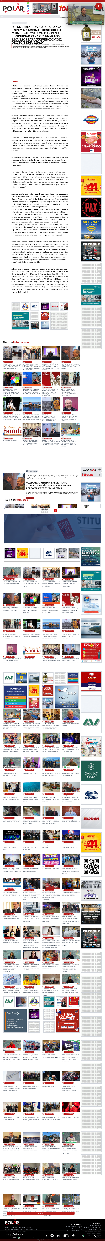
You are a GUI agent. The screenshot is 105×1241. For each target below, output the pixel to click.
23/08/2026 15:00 (11, 579)
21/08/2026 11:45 (69, 962)
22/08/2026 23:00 (29, 438)
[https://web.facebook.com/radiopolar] (27, 5)
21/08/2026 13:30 (50, 938)
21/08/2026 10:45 (69, 986)
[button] (98, 6)
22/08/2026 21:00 (68, 438)
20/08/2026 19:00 (30, 1175)
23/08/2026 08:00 (68, 387)
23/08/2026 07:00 (9, 412)
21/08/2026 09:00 (50, 1052)
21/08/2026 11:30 (10, 986)
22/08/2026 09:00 (69, 818)
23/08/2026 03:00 (9, 438)
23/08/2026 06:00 (29, 412)
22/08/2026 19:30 (69, 721)
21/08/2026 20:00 (50, 890)
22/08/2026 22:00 (48, 438)
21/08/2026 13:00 (69, 938)
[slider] (19, 1238)
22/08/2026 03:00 (30, 866)
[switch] (66, 1235)
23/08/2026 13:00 (29, 361)
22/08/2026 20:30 (30, 721)
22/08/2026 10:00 (50, 818)
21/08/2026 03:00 (10, 1113)
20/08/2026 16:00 (69, 1206)
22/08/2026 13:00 (30, 793)
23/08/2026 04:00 (68, 412)
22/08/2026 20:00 (50, 721)
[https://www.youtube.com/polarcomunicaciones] (27, 13)
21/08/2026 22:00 (10, 890)
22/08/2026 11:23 (10, 818)
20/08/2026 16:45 (30, 1206)
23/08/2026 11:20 (68, 361)
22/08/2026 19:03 (10, 745)
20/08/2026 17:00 (10, 1206)
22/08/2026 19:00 (30, 745)
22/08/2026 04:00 (10, 866)
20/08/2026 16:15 (50, 1206)
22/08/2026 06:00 (50, 842)
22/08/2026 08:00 (10, 842)
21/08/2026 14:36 (10, 938)
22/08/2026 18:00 (69, 745)
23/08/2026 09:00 (48, 387)
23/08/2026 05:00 (48, 412)
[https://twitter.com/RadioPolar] (27, 7)
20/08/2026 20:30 (69, 1144)
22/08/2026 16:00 (50, 769)
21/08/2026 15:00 (69, 914)
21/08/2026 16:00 (50, 914)
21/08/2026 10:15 (10, 1052)
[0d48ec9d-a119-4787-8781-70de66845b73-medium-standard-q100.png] (13, 12)
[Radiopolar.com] (2, 16)
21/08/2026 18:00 (10, 914)
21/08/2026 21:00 (30, 890)
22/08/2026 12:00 (69, 793)
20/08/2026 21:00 (50, 1144)
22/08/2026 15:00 (69, 769)
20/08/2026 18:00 (50, 1175)
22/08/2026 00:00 (50, 866)
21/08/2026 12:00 (50, 962)
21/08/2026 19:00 (69, 890)
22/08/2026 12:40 (50, 793)
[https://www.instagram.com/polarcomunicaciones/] (27, 11)
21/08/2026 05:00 (50, 1083)
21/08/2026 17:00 (30, 914)
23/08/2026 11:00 (9, 387)
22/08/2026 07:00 (30, 842)
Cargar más (41, 1213)
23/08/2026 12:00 (48, 361)
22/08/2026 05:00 (69, 842)
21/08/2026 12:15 (30, 962)
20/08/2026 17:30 (69, 1175)
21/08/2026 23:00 (69, 866)
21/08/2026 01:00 (50, 1113)
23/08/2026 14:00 (9, 361)
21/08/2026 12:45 (10, 962)
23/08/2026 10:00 (29, 387)
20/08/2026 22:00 (30, 1144)
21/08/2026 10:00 (30, 1052)
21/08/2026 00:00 (69, 1113)
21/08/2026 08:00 (69, 1052)
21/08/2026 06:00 (30, 1083)
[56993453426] (27, 3)
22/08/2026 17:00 (30, 769)
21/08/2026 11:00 (50, 986)
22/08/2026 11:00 (30, 818)
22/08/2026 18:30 (50, 745)
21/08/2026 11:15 (30, 986)
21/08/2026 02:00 (30, 1113)
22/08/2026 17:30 (10, 769)
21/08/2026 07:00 (10, 1083)
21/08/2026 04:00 (69, 1083)
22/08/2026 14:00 (10, 793)
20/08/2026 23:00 (10, 1144)
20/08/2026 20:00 (10, 1175)
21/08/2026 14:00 (30, 938)
